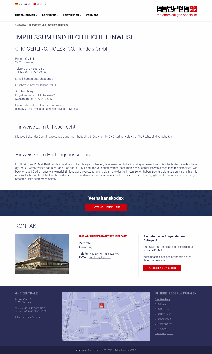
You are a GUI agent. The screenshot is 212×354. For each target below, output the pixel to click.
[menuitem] (26, 15)
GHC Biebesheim (163, 323)
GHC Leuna (161, 328)
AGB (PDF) (107, 350)
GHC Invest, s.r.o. (164, 333)
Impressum (81, 350)
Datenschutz (94, 350)
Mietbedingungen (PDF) (125, 350)
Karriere (92, 15)
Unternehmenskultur (106, 207)
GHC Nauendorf (163, 318)
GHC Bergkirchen (163, 313)
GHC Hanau (161, 304)
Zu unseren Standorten (162, 268)
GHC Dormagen (163, 309)
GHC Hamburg (162, 299)
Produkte (49, 15)
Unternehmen (25, 15)
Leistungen (71, 15)
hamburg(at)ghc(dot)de (38, 78)
